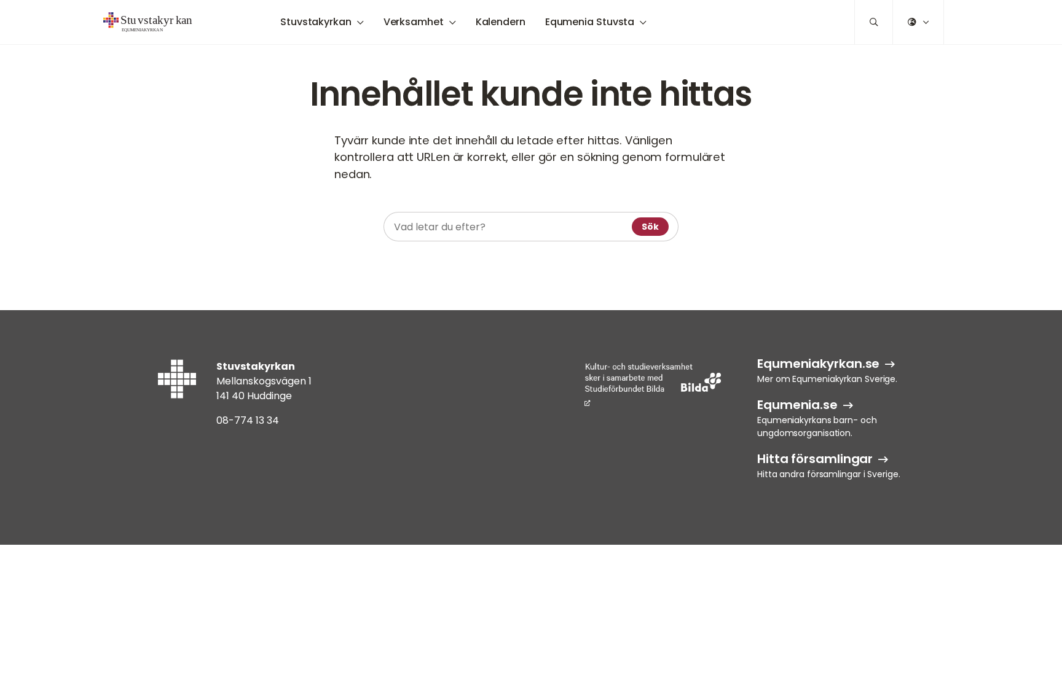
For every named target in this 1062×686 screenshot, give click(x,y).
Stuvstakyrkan (316, 22)
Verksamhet (414, 22)
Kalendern (500, 22)
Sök (650, 226)
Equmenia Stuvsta (589, 22)
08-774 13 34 (247, 420)
